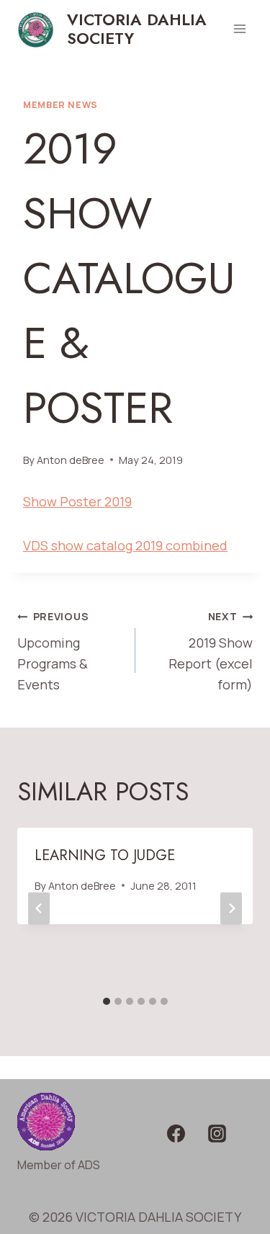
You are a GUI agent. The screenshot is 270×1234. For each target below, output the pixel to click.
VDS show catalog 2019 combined (125, 545)
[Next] (231, 908)
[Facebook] (176, 1134)
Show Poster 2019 (77, 501)
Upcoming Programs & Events (53, 650)
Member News (60, 105)
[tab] (106, 1001)
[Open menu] (239, 28)
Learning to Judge (105, 855)
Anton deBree (70, 460)
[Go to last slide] (39, 908)
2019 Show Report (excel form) (210, 650)
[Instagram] (217, 1134)
